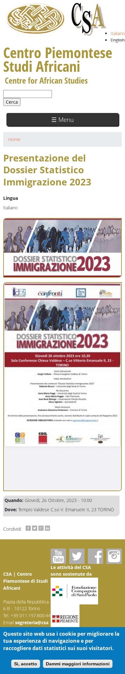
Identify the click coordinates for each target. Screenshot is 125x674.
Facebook (95, 556)
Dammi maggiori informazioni (78, 663)
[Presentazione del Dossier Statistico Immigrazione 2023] (62, 387)
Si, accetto (25, 663)
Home (14, 139)
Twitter (77, 556)
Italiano (118, 33)
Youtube (58, 556)
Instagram (114, 556)
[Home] (56, 19)
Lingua (10, 198)
